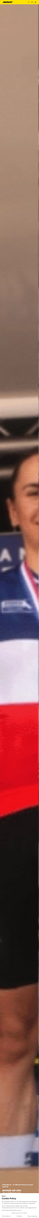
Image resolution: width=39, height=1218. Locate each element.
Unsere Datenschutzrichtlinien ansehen (11, 1210)
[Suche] (28, 2)
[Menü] (35, 2)
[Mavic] (7, 2)
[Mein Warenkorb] (32, 2)
